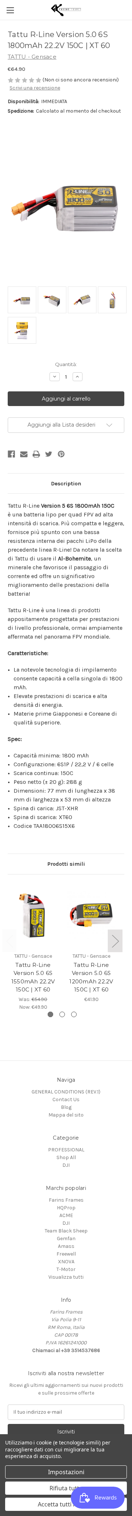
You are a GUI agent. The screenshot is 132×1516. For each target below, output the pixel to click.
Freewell (66, 1254)
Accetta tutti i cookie (66, 1504)
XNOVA (66, 1262)
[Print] (36, 454)
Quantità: (66, 364)
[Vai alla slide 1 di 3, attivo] (50, 1014)
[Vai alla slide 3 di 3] (74, 1014)
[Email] (23, 454)
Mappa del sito (66, 1115)
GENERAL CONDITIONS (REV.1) (66, 1092)
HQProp (66, 1208)
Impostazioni (66, 1472)
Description (66, 483)
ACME (66, 1215)
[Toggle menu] (10, 10)
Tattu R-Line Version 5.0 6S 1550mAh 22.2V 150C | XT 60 (33, 977)
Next (115, 941)
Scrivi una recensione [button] (35, 88)
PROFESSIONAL (66, 1150)
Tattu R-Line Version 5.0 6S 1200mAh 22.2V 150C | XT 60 (91, 977)
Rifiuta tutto (66, 1488)
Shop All (66, 1157)
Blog (66, 1107)
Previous (9, 941)
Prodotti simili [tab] (66, 864)
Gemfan (66, 1238)
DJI (66, 1165)
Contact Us (66, 1099)
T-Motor (66, 1269)
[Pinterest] (61, 454)
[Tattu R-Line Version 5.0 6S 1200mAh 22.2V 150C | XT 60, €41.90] (91, 915)
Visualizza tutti (66, 1277)
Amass (66, 1246)
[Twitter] (48, 454)
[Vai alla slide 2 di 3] (62, 1014)
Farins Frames (66, 1200)
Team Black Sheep (66, 1231)
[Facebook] (11, 454)
